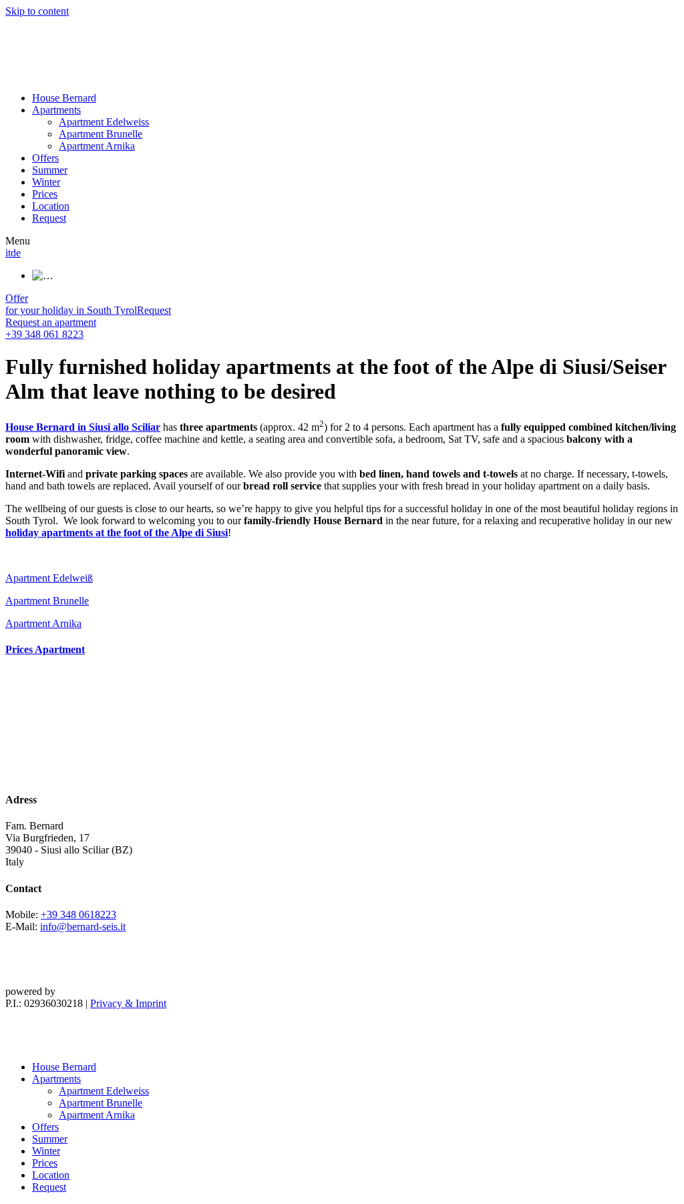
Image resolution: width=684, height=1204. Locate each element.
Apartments (56, 110)
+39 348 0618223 (78, 914)
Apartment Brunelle (100, 134)
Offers (45, 158)
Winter (46, 182)
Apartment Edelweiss (104, 122)
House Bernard (64, 98)
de (16, 252)
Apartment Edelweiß (49, 578)
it (8, 252)
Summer (49, 170)
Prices (44, 194)
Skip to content (37, 11)
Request (49, 218)
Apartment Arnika (97, 146)
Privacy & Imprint (128, 1003)
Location (50, 206)
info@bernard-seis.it (83, 926)
